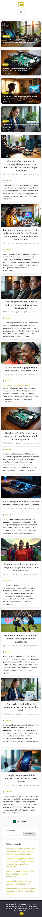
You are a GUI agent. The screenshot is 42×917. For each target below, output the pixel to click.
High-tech (8, 792)
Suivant (24, 821)
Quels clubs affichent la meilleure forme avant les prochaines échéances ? (21, 638)
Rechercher (10, 831)
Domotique (6, 36)
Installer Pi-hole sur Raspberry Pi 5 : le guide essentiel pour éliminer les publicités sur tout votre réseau (20, 41)
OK (22, 914)
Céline (20, 174)
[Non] (39, 909)
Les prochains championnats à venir (16, 385)
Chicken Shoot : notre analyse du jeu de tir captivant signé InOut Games (20, 98)
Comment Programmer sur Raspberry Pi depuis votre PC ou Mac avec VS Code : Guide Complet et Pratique (20, 851)
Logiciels (5, 121)
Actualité (8, 318)
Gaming (5, 93)
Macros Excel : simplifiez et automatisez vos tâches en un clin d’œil (21, 126)
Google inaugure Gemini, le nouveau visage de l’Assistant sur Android (21, 778)
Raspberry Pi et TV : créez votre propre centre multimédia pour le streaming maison (18, 69)
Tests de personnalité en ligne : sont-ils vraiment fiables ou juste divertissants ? (21, 305)
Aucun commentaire (32, 174)
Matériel (5, 64)
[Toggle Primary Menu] (21, 12)
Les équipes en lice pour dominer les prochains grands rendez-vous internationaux (21, 567)
